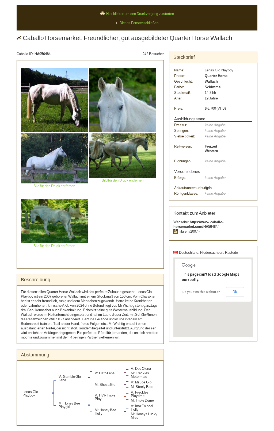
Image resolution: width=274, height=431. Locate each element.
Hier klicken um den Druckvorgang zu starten (140, 14)
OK (235, 292)
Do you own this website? (201, 292)
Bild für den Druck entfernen (54, 186)
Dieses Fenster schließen (139, 23)
